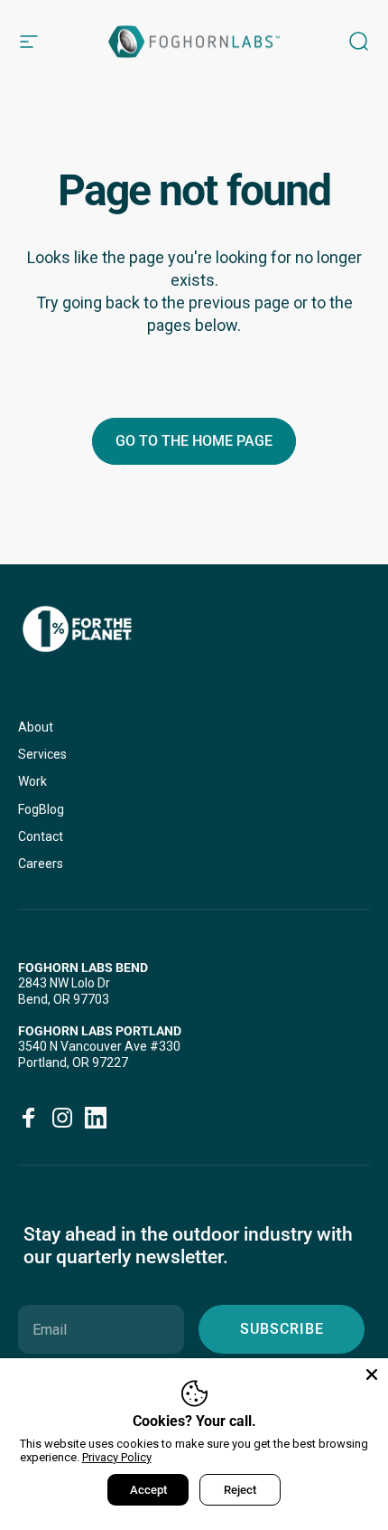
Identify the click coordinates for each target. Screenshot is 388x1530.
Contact (40, 836)
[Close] (372, 1374)
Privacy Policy (117, 1457)
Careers (40, 863)
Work (32, 781)
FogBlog (41, 809)
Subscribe (282, 1328)
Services (42, 754)
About (35, 727)
